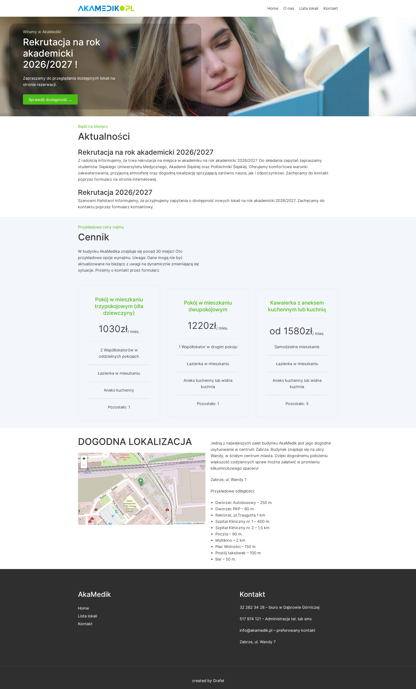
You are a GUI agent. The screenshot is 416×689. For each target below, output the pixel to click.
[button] (140, 482)
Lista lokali (87, 616)
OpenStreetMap (184, 523)
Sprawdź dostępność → (50, 99)
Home (272, 8)
